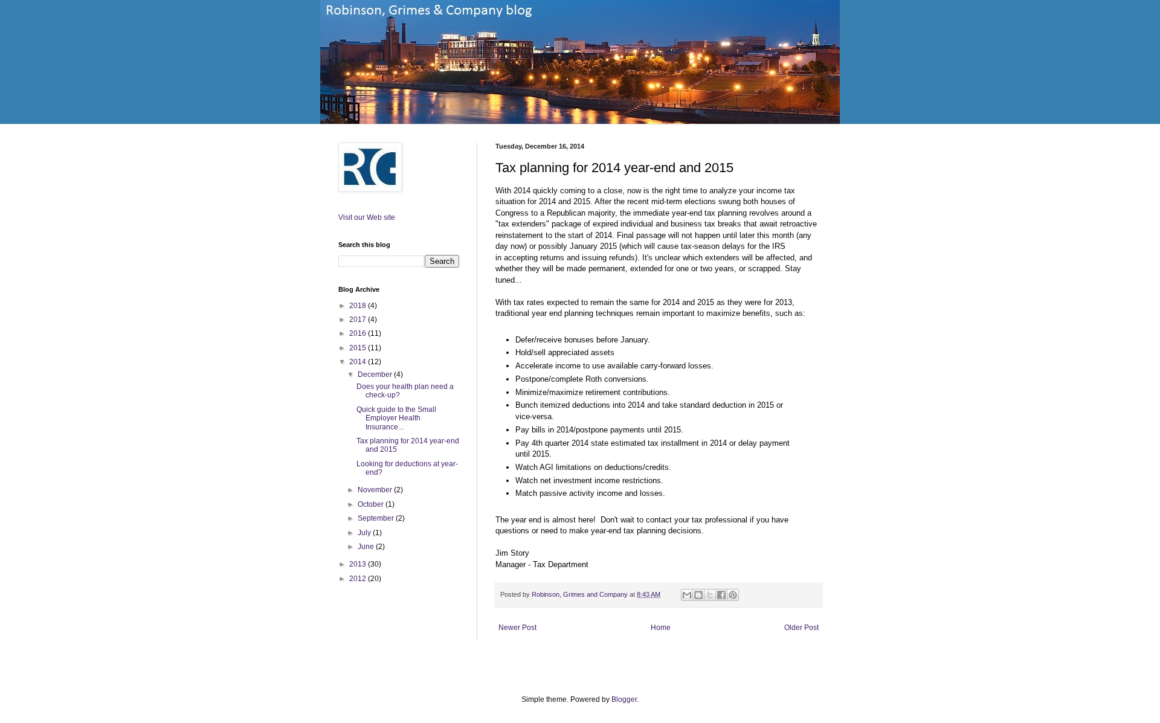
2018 (358, 305)
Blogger (624, 699)
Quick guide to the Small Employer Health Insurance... (396, 418)
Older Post (801, 627)
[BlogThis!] (698, 595)
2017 (358, 319)
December (376, 374)
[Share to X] (710, 595)
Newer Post (517, 627)
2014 (358, 362)
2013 (358, 564)
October (371, 504)
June (367, 546)
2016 (358, 333)
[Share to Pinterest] (733, 595)
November (376, 490)
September (377, 518)
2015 (358, 348)
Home (661, 627)
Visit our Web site (366, 217)
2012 (358, 578)
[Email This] (687, 595)
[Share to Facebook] (721, 595)
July (365, 533)
